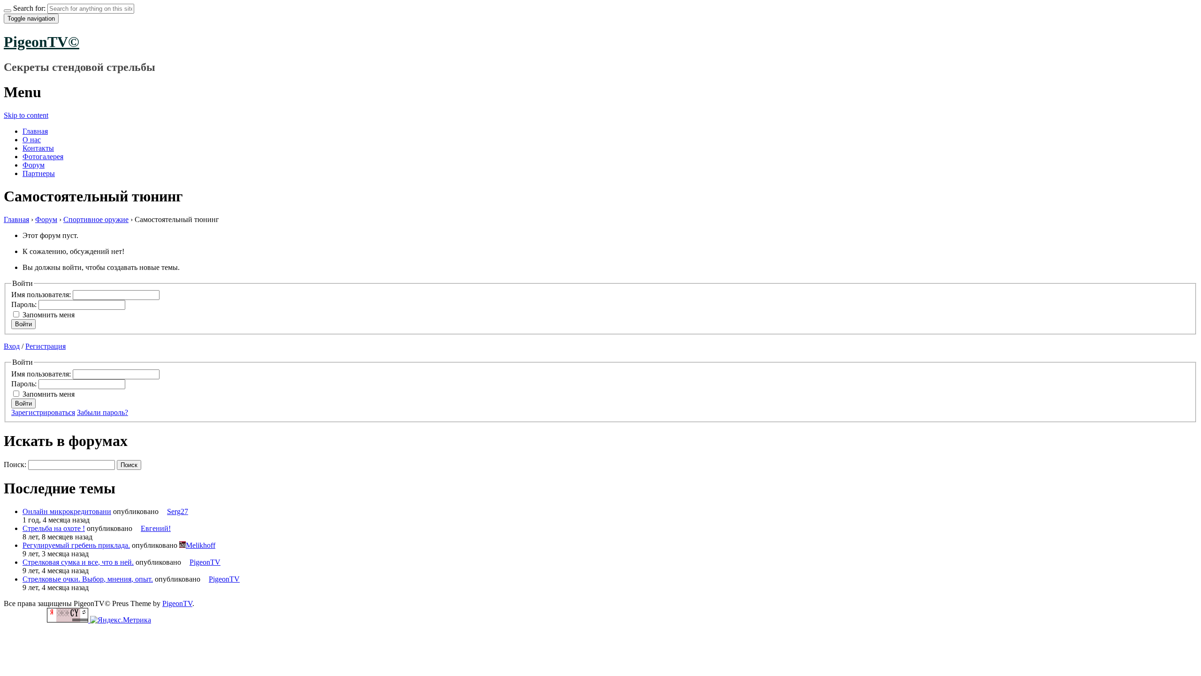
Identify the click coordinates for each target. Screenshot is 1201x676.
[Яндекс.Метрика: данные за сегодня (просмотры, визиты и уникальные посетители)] (120, 620)
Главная (35, 131)
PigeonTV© (41, 41)
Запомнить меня (49, 315)
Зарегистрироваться (43, 412)
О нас (32, 140)
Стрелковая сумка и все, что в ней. (78, 562)
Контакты (38, 148)
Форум (34, 165)
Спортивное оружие (96, 219)
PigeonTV (177, 603)
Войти (23, 324)
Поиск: (15, 465)
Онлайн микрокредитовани (67, 511)
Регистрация (45, 346)
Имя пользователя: (42, 295)
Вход (12, 346)
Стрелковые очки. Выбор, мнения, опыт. (88, 579)
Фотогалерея (43, 157)
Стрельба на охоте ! (54, 528)
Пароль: (24, 304)
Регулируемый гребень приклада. (76, 545)
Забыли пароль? (102, 412)
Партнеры (39, 173)
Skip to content (26, 115)
